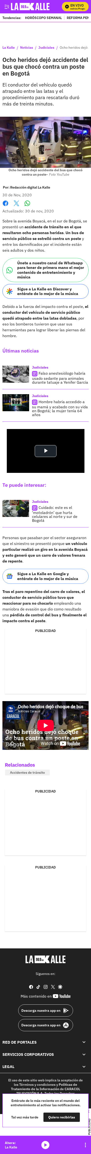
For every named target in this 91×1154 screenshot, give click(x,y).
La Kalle (8, 48)
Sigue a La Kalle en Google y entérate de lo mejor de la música (47, 576)
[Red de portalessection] (84, 1042)
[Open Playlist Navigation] (85, 1145)
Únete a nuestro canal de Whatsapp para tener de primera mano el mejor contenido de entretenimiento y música (50, 269)
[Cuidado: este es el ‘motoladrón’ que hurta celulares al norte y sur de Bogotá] (15, 508)
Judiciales (46, 48)
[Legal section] (84, 1067)
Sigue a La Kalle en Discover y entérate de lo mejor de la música (47, 291)
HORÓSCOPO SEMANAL (43, 18)
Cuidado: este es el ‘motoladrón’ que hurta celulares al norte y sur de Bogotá (54, 514)
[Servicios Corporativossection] (84, 1054)
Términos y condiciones (37, 1084)
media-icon (45, 1145)
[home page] (45, 959)
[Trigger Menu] (6, 6)
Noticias (26, 48)
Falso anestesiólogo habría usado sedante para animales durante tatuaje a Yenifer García (60, 378)
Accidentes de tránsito (27, 772)
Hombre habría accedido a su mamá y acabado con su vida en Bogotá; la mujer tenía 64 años (60, 408)
